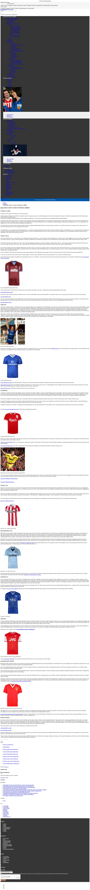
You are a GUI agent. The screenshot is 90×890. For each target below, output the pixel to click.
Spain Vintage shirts (15, 32)
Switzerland (38, 5)
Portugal (29, 5)
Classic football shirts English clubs (10, 754)
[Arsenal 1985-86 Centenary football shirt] (13, 654)
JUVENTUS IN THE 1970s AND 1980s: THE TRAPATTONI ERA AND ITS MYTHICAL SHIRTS (25, 789)
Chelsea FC (13, 46)
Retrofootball (11, 125)
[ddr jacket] (12, 111)
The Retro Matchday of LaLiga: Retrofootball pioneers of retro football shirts (19, 787)
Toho (12, 136)
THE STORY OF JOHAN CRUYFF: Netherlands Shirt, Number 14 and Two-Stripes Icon (22, 790)
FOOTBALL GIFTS (7, 168)
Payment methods (7, 840)
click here (3, 777)
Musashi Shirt (10, 161)
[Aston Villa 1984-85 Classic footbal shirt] (14, 285)
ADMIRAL (8, 186)
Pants (9, 140)
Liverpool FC (14, 47)
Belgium (10, 5)
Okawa (7, 180)
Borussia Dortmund (10, 191)
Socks (7, 167)
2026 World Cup (6, 816)
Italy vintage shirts (15, 30)
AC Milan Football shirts (16, 60)
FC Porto (13, 71)
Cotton (7, 189)
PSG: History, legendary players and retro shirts (13, 795)
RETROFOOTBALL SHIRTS (9, 16)
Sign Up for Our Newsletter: (6, 871)
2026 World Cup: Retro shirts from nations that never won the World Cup (18, 786)
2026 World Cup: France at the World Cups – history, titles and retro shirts (18, 785)
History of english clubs (8, 744)
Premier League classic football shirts (11, 756)
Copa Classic (8, 176)
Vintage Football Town (10, 182)
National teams (9, 22)
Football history (6, 747)
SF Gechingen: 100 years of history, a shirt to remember (14, 788)
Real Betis (13, 58)
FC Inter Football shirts (16, 62)
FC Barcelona (14, 54)
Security (5, 846)
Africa (9, 39)
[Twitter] (1, 881)
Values (4, 825)
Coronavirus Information (8, 849)
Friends (4, 829)
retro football (5, 807)
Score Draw (8, 178)
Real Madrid (13, 53)
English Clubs (11, 42)
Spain (33, 5)
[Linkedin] (2, 881)
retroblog (5, 204)
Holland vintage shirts (15, 29)
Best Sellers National (12, 19)
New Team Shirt (10, 159)
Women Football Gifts (10, 171)
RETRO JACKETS (7, 78)
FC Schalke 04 (9, 193)
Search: (2, 10)
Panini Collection (12, 123)
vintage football (6, 808)
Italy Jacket (9, 115)
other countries (54, 5)
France (15, 5)
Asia (9, 37)
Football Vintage (9, 188)
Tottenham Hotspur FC (16, 49)
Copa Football (6, 857)
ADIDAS (8, 195)
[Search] (1, 12)
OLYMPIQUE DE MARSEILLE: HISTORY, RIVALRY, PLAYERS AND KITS (20, 793)
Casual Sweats (11, 130)
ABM (7, 190)
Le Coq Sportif (9, 184)
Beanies (7, 164)
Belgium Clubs (11, 74)
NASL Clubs (11, 73)
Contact (4, 831)
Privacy (4, 847)
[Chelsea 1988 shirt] (13, 378)
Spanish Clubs (11, 52)
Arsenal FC (13, 43)
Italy (25, 5)
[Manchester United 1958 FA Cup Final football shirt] (12, 706)
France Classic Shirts (15, 27)
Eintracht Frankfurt (15, 68)
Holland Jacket (10, 116)
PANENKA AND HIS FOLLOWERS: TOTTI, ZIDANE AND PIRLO (18, 794)
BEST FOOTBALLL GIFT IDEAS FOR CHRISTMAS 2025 (16, 792)
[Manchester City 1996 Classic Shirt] (13, 569)
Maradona (5, 809)
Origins (4, 824)
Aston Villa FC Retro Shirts (17, 45)
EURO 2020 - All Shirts (13, 23)
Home (4, 202)
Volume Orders (6, 828)
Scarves (7, 165)
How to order (6, 838)
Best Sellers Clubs (12, 20)
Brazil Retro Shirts (15, 36)
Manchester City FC (15, 48)
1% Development (6, 827)
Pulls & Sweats (9, 129)
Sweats (9, 139)
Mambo (12, 138)
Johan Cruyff (6, 814)
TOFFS (7, 183)
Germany (20, 5)
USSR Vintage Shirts (15, 33)
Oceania (10, 40)
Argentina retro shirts (15, 35)
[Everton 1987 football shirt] (13, 614)
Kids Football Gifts (10, 173)
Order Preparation (7, 842)
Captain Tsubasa (9, 133)
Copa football (11, 121)
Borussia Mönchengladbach (17, 67)
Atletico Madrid (14, 56)
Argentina (5, 815)
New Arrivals (11, 21)
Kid (9, 141)
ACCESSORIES (6, 163)
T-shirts (10, 134)
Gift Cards (8, 169)
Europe (9, 24)
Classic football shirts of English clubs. (11, 763)
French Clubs (11, 65)
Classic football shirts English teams (10, 749)
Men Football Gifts (10, 170)
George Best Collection (13, 127)
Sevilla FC (13, 55)
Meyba (7, 181)
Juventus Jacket (10, 114)
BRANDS (5, 174)
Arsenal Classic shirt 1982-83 (9, 658)
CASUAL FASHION (7, 119)
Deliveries (5, 843)
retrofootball (5, 806)
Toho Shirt (9, 160)
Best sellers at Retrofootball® (12, 17)
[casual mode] (15, 155)
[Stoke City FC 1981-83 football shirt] (13, 526)
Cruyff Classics (11, 122)
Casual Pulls (11, 132)
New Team (13, 135)
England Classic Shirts (15, 26)
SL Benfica (13, 72)
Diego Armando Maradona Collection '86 (17, 128)
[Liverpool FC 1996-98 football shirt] (13, 434)
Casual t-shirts (9, 120)
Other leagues (11, 75)
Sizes (4, 839)
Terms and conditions (7, 845)
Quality (4, 826)
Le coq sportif (11, 126)
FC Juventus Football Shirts (17, 64)
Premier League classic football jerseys (11, 761)
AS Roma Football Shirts (16, 61)
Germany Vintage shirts (16, 28)
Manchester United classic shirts (17, 51)
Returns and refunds (7, 844)
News (6, 766)
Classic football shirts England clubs (10, 751)
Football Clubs (9, 41)
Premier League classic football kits (10, 758)
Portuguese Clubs (12, 69)
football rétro (5, 813)
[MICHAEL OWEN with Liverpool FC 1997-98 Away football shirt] (13, 470)
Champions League (12, 77)
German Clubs (11, 66)
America (10, 34)
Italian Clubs (11, 59)
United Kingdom (46, 5)
